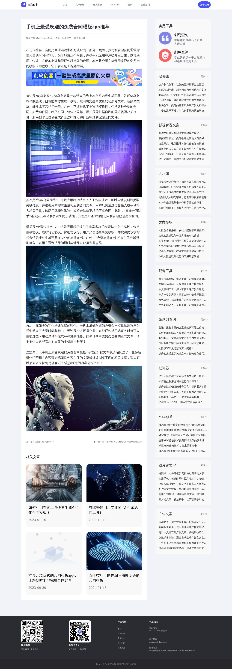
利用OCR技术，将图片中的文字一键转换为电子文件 (183, 494)
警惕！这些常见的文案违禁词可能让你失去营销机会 (183, 327)
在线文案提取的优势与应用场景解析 (179, 256)
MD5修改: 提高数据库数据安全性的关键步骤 (183, 450)
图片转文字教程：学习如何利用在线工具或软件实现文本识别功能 (183, 489)
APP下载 (115, 4)
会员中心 (97, 4)
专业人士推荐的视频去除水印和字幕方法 (181, 192)
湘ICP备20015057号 (126, 664)
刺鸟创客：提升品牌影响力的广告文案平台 (183, 105)
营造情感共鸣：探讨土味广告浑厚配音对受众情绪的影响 (183, 279)
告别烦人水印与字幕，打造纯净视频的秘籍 (183, 197)
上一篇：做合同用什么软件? (40, 442)
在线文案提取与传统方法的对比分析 (179, 235)
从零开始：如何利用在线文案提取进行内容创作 (183, 240)
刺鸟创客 (112, 664)
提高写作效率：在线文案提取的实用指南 (181, 251)
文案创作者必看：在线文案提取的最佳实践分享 (183, 230)
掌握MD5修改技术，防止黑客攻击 (178, 445)
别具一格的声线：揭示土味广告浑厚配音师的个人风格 (183, 294)
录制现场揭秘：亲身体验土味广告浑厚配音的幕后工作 (183, 284)
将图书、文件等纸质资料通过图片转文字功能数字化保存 (183, 473)
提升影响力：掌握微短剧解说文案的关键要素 (183, 159)
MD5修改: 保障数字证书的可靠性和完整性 (182, 435)
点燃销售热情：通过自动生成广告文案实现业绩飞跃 (183, 537)
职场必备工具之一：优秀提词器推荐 (179, 397)
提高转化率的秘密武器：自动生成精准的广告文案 (183, 548)
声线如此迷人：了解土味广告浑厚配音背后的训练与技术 (183, 305)
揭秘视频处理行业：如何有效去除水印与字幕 (183, 181)
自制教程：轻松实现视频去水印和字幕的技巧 (183, 187)
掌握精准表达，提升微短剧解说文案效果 (181, 138)
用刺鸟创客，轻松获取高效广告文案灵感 (181, 100)
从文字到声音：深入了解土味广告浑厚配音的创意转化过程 (183, 289)
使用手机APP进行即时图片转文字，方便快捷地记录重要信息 (183, 478)
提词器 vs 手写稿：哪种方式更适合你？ (180, 402)
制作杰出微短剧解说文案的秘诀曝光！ (180, 133)
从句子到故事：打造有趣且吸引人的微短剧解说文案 (183, 154)
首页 (64, 4)
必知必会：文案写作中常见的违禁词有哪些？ (183, 338)
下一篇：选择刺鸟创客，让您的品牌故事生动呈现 (117, 442)
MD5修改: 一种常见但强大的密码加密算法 (182, 424)
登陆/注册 (204, 4)
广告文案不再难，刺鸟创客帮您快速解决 (181, 110)
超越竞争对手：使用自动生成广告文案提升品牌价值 (183, 527)
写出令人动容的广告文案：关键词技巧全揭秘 (183, 532)
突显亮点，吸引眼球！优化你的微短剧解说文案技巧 (183, 143)
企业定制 (145, 4)
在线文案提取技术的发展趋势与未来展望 (181, 246)
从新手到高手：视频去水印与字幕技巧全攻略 (183, 207)
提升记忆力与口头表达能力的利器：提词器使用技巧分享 (183, 376)
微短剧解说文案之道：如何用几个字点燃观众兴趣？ (183, 148)
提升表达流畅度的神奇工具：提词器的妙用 (183, 386)
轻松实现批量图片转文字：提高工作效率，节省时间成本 (183, 483)
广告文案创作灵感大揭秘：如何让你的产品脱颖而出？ (183, 542)
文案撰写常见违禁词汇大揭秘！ (176, 348)
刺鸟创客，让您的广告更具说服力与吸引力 (183, 95)
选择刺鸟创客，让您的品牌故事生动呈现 (181, 84)
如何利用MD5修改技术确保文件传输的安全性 (183, 430)
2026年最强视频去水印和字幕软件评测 (180, 202)
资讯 (130, 4)
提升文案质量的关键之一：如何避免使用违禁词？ (183, 353)
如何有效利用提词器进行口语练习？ (179, 381)
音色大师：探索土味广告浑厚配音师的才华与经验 (183, 299)
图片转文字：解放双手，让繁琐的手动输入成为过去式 (183, 499)
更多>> (204, 76)
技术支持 (121, 648)
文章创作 (80, 4)
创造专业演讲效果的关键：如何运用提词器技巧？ (183, 391)
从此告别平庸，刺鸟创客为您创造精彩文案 (183, 89)
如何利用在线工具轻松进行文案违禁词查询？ (183, 332)
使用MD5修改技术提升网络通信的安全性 (181, 440)
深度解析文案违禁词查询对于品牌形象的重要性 (183, 343)
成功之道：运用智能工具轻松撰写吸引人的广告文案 (183, 522)
